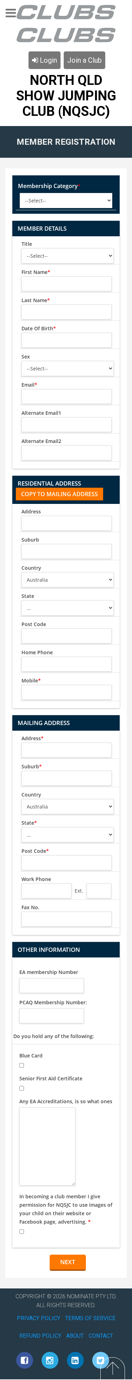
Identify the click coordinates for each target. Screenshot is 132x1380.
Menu (11, 15)
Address (31, 511)
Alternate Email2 (41, 441)
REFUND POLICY (40, 1335)
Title (26, 244)
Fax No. (30, 907)
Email (29, 384)
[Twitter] (100, 1360)
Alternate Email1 (41, 413)
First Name (35, 272)
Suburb (30, 539)
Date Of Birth (38, 328)
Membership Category (49, 186)
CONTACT (101, 1335)
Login (47, 60)
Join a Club (84, 60)
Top (112, 1368)
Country (31, 567)
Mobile (31, 680)
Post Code (33, 624)
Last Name (35, 300)
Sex (25, 356)
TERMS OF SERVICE (90, 1318)
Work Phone (36, 879)
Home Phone (37, 652)
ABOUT (75, 1335)
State (27, 596)
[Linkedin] (75, 1360)
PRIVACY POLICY (38, 1318)
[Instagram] (50, 1360)
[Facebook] (24, 1360)
